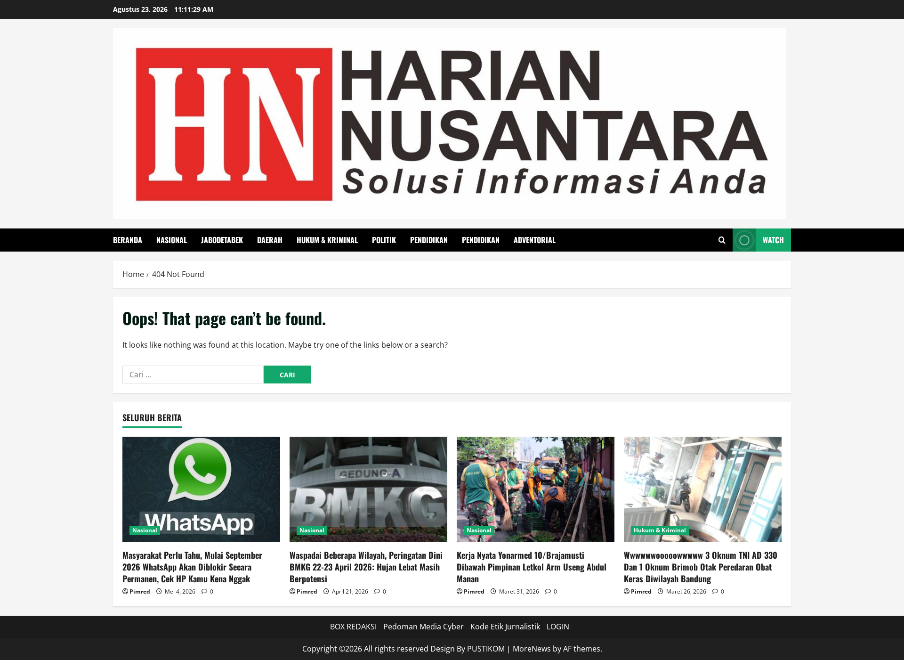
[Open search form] (722, 240)
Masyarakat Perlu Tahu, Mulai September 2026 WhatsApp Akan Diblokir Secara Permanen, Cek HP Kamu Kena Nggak (192, 567)
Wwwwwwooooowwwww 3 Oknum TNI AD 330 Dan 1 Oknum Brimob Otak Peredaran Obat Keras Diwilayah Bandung (700, 567)
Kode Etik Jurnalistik (505, 626)
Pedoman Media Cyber (423, 626)
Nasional (171, 239)
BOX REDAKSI (353, 626)
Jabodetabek (222, 239)
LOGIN (558, 626)
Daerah (269, 239)
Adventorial (535, 239)
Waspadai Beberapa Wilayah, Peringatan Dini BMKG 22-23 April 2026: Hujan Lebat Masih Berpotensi (366, 567)
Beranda (127, 239)
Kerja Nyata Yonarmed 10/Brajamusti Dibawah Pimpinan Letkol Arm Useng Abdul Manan (531, 567)
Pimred (139, 591)
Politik (384, 239)
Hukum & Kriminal (327, 239)
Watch (773, 239)
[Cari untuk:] (193, 374)
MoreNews (532, 649)
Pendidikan (429, 239)
